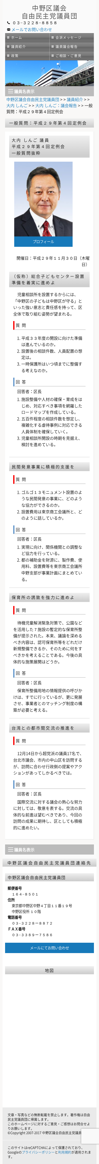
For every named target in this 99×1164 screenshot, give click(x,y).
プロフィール (43, 241)
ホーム (16, 37)
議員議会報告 (67, 46)
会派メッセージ (68, 37)
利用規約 (64, 1152)
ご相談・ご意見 (68, 55)
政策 (15, 55)
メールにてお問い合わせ (49, 948)
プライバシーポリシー (38, 1152)
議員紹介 (18, 46)
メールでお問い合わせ (31, 29)
